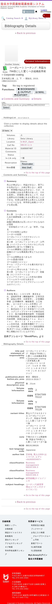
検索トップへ (11, 525)
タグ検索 (9, 547)
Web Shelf (26, 167)
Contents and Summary (17, 99)
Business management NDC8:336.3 (32, 465)
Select (6, 107)
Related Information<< (37, 61)
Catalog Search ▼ (14, 18)
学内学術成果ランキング (14, 552)
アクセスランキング (13, 543)
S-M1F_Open (27, 142)
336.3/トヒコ (26, 145)
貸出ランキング (12, 540)
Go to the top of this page (38, 173)
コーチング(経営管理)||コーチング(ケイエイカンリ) (36, 486)
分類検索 (9, 529)
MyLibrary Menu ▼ (37, 18)
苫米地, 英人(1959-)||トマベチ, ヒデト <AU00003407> (36, 456)
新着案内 (9, 536)
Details (37, 99)
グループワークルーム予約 (41, 538)
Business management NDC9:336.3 (32, 472)
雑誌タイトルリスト (13, 532)
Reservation (27, 164)
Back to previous (26, 33)
